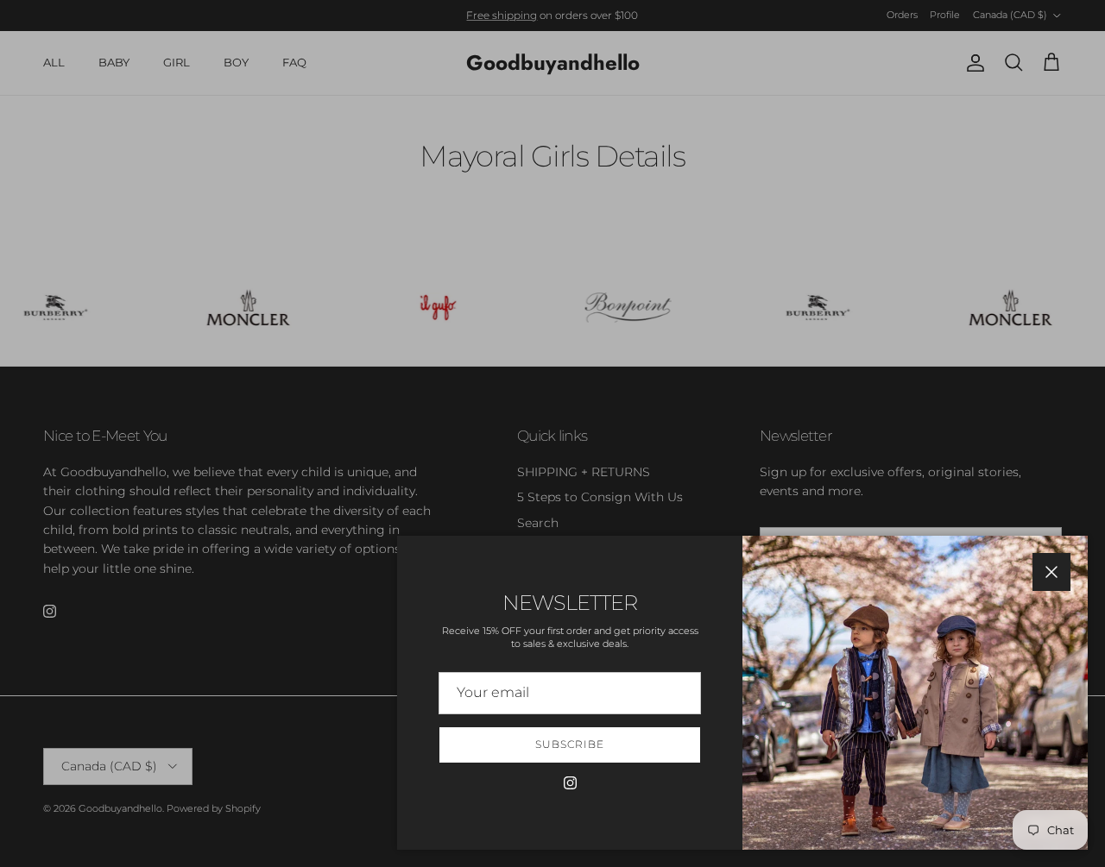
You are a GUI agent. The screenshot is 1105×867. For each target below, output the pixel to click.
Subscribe (569, 744)
